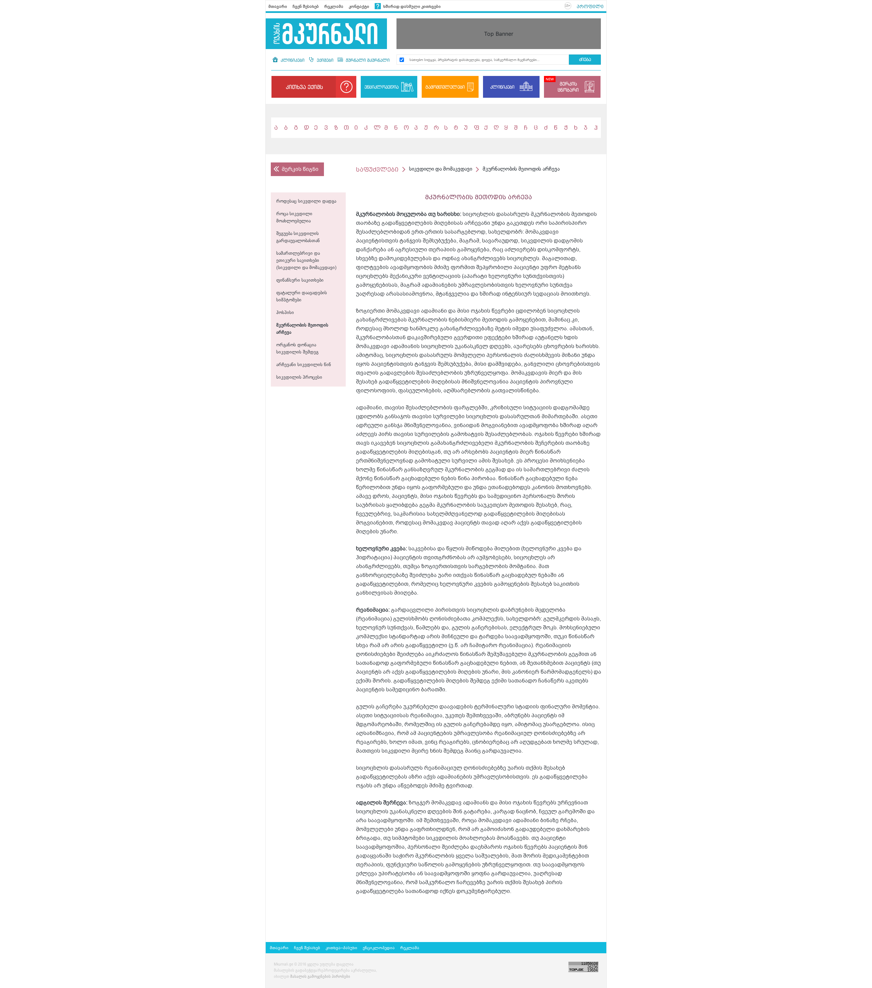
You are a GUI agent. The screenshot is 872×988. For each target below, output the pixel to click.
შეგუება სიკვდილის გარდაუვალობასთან (298, 237)
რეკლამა (333, 6)
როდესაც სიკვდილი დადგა (306, 201)
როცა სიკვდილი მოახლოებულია (294, 217)
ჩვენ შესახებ (306, 6)
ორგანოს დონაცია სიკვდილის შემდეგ (297, 349)
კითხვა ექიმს (304, 86)
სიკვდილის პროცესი (299, 377)
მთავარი (277, 6)
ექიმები (325, 60)
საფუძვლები (377, 169)
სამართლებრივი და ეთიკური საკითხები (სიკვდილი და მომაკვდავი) (306, 260)
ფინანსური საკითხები (300, 280)
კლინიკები (292, 60)
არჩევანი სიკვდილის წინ (303, 365)
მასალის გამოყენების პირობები (320, 977)
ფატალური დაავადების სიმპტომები (301, 296)
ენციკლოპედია (381, 87)
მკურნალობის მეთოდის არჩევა (302, 329)
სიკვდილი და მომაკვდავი (440, 169)
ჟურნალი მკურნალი (367, 60)
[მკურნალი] (326, 33)
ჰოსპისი (285, 313)
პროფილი (590, 6)
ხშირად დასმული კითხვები (411, 6)
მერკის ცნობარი (568, 87)
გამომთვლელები (445, 87)
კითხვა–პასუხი (341, 948)
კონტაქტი (359, 6)
